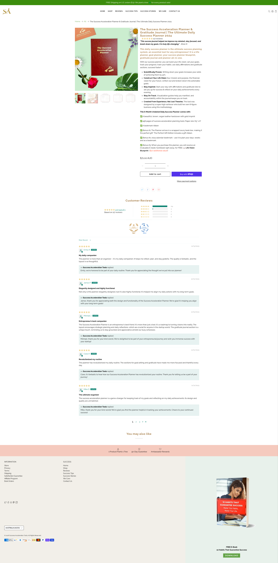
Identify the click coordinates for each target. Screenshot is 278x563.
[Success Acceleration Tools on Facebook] (8, 503)
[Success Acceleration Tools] (6, 11)
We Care (162, 11)
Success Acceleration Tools (18, 535)
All (85, 21)
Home (102, 11)
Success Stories (148, 11)
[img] (84, 246)
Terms (6, 471)
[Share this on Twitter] (142, 190)
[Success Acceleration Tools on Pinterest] (14, 503)
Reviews (119, 11)
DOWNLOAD (231, 555)
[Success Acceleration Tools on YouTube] (11, 503)
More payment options (186, 181)
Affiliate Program (11, 479)
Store (6, 465)
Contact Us (174, 11)
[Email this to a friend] (159, 190)
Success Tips (132, 11)
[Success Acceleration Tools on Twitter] (5, 503)
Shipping (7, 473)
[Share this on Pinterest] (153, 190)
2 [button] (136, 422)
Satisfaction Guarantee (13, 476)
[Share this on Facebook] (148, 190)
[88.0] (133, 227)
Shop (110, 11)
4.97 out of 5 (120, 210)
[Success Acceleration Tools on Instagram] (16, 503)
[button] (147, 39)
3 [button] (139, 422)
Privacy (7, 468)
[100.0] (144, 227)
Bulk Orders (9, 481)
